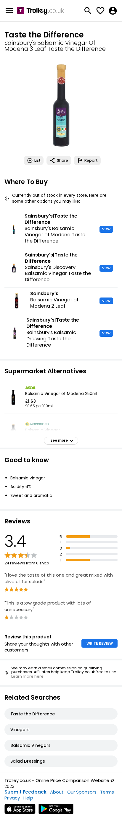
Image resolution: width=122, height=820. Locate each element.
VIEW (106, 229)
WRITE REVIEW (99, 643)
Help (28, 798)
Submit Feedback (25, 792)
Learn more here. (27, 676)
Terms (107, 792)
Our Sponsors (82, 792)
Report (91, 160)
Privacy (12, 798)
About (57, 792)
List (37, 160)
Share (62, 160)
